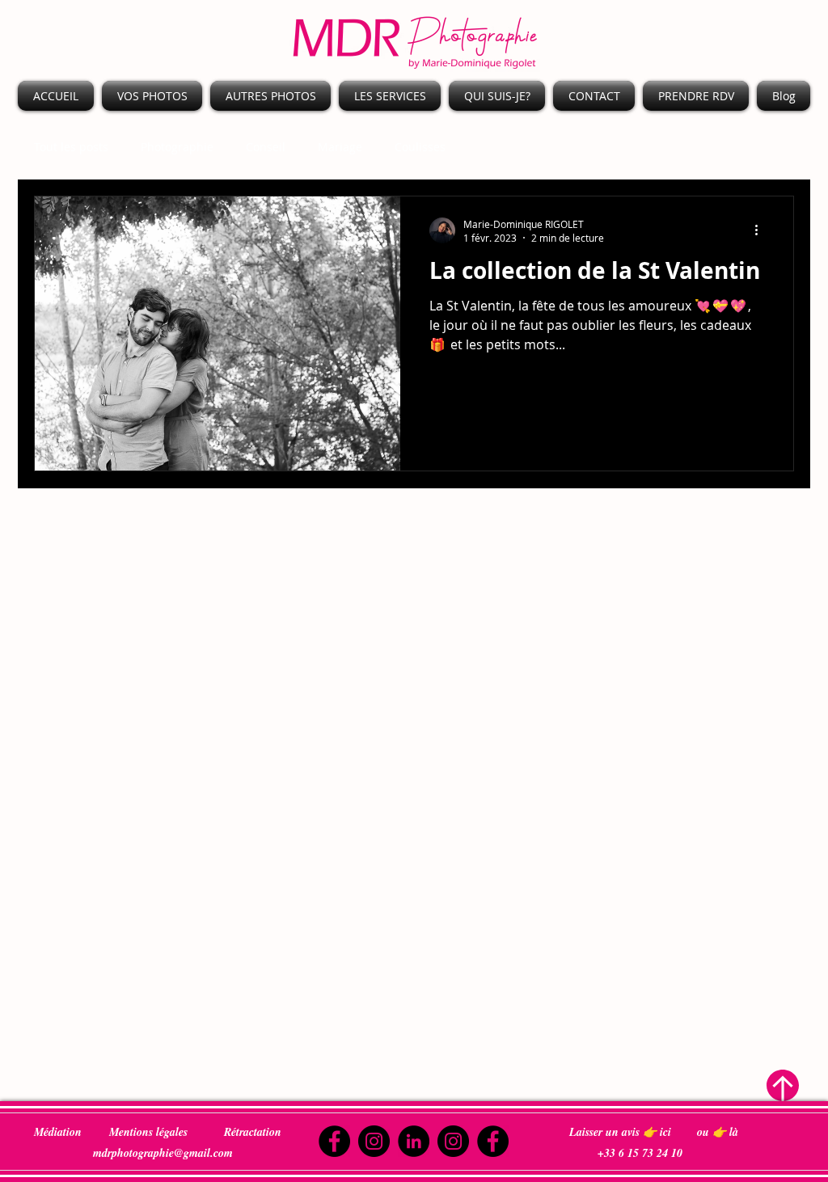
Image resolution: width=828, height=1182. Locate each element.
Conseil (265, 146)
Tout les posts (71, 146)
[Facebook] (334, 1141)
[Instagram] (453, 1141)
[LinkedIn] (413, 1141)
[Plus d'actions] (761, 230)
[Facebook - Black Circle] (493, 1141)
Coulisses (420, 146)
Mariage (340, 146)
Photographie (177, 146)
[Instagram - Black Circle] (374, 1141)
